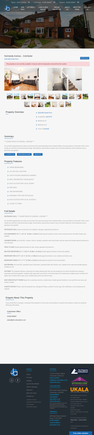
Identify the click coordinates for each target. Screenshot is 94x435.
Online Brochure (55, 382)
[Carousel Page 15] (40, 104)
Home (28, 374)
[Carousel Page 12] (85, 96)
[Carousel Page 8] (57, 96)
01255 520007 (70, 2)
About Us (29, 390)
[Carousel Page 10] (71, 96)
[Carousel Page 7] (50, 96)
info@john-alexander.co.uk (58, 380)
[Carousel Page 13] (26, 104)
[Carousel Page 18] (61, 104)
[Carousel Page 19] (68, 104)
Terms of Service (83, 419)
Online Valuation (31, 387)
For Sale (29, 377)
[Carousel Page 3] (23, 96)
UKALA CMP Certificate (31, 406)
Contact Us (30, 396)
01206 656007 (47, 2)
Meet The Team (31, 393)
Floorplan (9, 154)
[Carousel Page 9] (64, 96)
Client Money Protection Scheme (33, 402)
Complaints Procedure (31, 399)
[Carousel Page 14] (33, 104)
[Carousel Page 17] (54, 104)
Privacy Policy (73, 419)
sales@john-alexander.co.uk (16, 320)
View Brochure (24, 154)
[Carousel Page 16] (47, 104)
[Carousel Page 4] (30, 96)
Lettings (29, 380)
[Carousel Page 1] (9, 96)
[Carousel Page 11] (78, 96)
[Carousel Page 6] (44, 96)
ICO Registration (30, 404)
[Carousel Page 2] (16, 96)
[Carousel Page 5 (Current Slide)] (37, 96)
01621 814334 (21, 2)
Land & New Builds (32, 384)
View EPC (38, 154)
